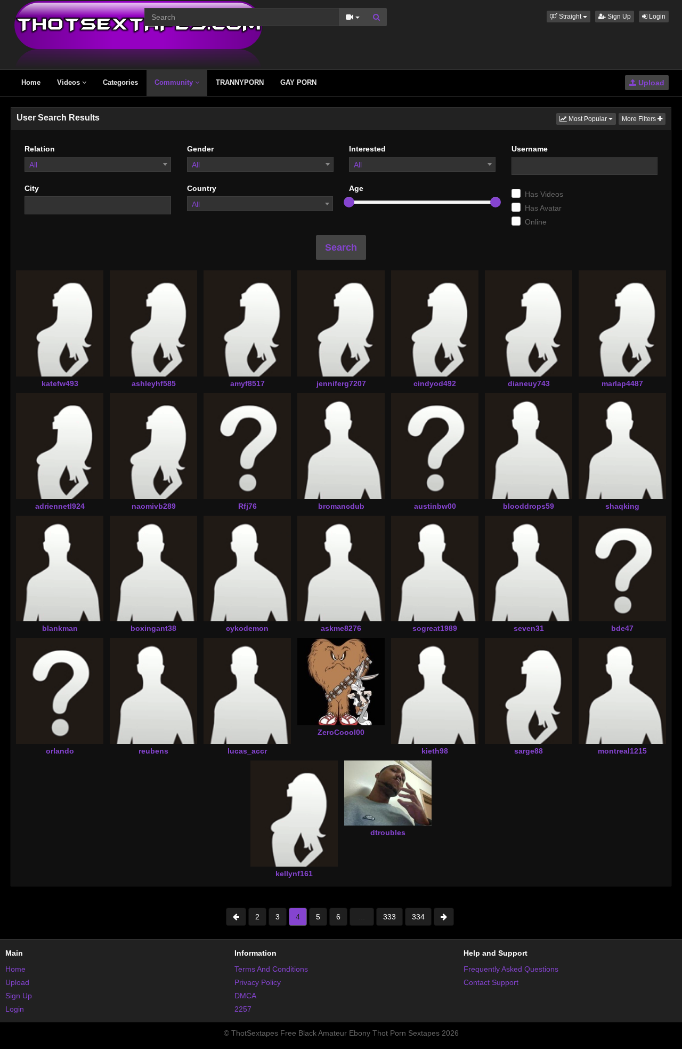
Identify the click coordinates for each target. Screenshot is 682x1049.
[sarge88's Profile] (528, 690)
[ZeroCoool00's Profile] (341, 681)
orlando (60, 751)
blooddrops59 (528, 506)
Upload (650, 82)
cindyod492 (434, 383)
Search (341, 247)
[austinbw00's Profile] (434, 446)
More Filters (639, 119)
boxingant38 (153, 628)
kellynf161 (294, 873)
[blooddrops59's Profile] (528, 446)
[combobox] (98, 164)
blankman (60, 628)
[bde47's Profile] (622, 568)
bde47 (622, 628)
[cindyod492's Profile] (434, 323)
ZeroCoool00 (341, 732)
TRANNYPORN (240, 82)
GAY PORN (298, 82)
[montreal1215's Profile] (622, 690)
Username (530, 149)
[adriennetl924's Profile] (59, 446)
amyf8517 (247, 383)
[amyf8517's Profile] (247, 323)
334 (418, 916)
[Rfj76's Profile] (247, 446)
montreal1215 (622, 751)
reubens (153, 751)
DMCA (245, 995)
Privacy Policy (257, 982)
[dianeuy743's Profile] (528, 323)
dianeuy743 (529, 383)
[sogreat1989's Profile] (434, 568)
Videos (69, 82)
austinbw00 (435, 506)
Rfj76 (247, 506)
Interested (367, 149)
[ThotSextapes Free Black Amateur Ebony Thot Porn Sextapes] (138, 34)
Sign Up (618, 16)
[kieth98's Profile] (434, 690)
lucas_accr (247, 751)
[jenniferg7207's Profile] (341, 323)
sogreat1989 (434, 628)
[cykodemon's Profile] (247, 568)
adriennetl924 (60, 506)
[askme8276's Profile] (341, 568)
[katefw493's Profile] (59, 323)
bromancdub (341, 506)
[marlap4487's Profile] (622, 323)
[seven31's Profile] (528, 568)
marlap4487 (622, 383)
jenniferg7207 (341, 383)
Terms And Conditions (271, 969)
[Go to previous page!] (236, 917)
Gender (200, 149)
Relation (40, 149)
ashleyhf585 (154, 383)
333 (389, 916)
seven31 (529, 628)
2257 (242, 1009)
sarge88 (528, 751)
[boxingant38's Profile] (153, 568)
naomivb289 (154, 506)
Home (30, 82)
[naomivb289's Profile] (153, 446)
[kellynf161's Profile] (294, 813)
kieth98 (434, 751)
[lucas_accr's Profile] (247, 690)
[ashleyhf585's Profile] (153, 323)
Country (201, 188)
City (32, 188)
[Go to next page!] (444, 917)
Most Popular (591, 119)
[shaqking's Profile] (622, 446)
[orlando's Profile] (59, 690)
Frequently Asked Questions (511, 969)
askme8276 (341, 628)
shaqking (622, 506)
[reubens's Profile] (153, 690)
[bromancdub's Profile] (341, 446)
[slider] (349, 202)
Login (656, 16)
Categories (120, 82)
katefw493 (60, 383)
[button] (568, 16)
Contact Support (491, 982)
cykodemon (247, 628)
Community (175, 82)
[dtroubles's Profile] (388, 793)
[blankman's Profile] (59, 568)
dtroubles (387, 832)
